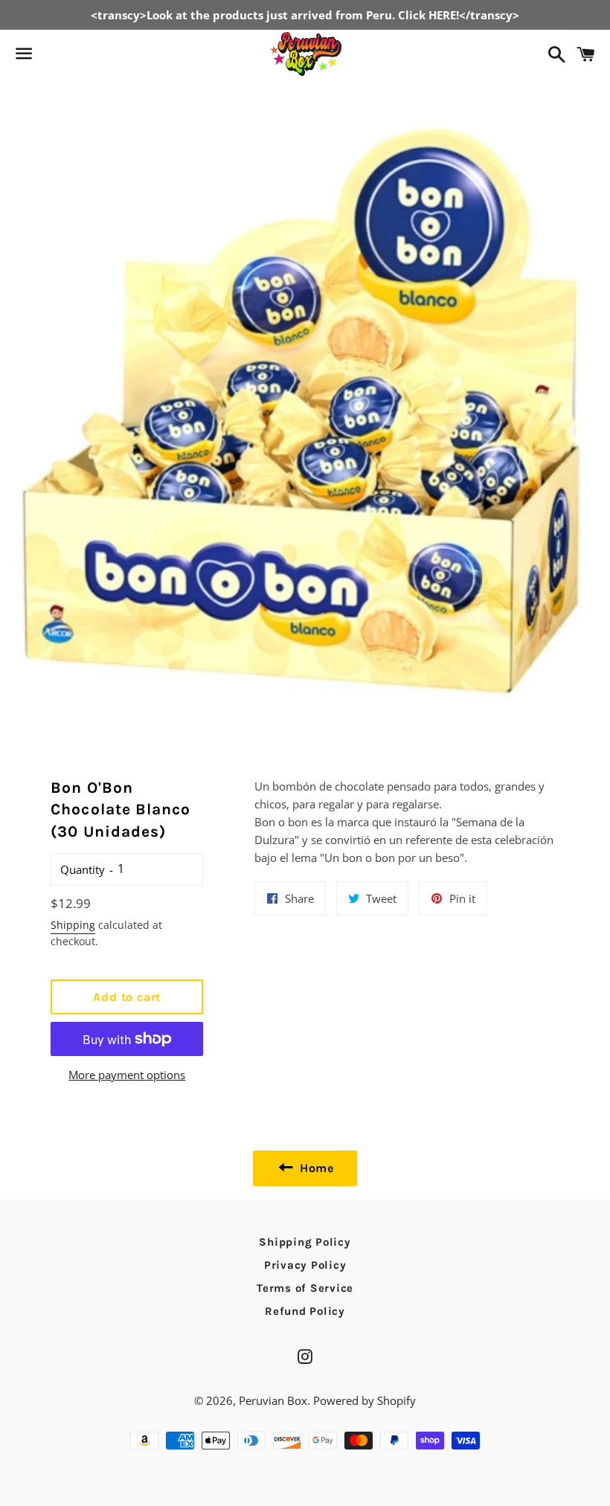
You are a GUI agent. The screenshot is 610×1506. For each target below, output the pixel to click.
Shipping (73, 925)
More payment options (126, 1074)
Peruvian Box (273, 1400)
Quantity (82, 869)
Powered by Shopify (364, 1400)
